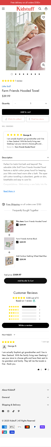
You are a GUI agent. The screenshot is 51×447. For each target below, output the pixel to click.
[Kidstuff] (25, 8)
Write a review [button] (25, 325)
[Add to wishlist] (43, 17)
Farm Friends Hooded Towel (31, 221)
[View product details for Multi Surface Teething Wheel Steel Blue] (9, 261)
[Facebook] (3, 411)
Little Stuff (6, 86)
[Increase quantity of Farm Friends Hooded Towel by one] (46, 103)
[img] (8, 342)
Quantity (6, 103)
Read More (9, 191)
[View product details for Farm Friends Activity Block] (9, 243)
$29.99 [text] (23, 259)
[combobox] (40, 9)
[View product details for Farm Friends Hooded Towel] (9, 226)
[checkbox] (17, 225)
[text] (25, 210)
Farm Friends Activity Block (26, 238)
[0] (46, 9)
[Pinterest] (19, 411)
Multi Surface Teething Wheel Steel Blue (31, 256)
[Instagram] (8, 411)
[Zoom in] (43, 65)
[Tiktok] (13, 411)
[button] (8, 80)
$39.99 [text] (23, 224)
